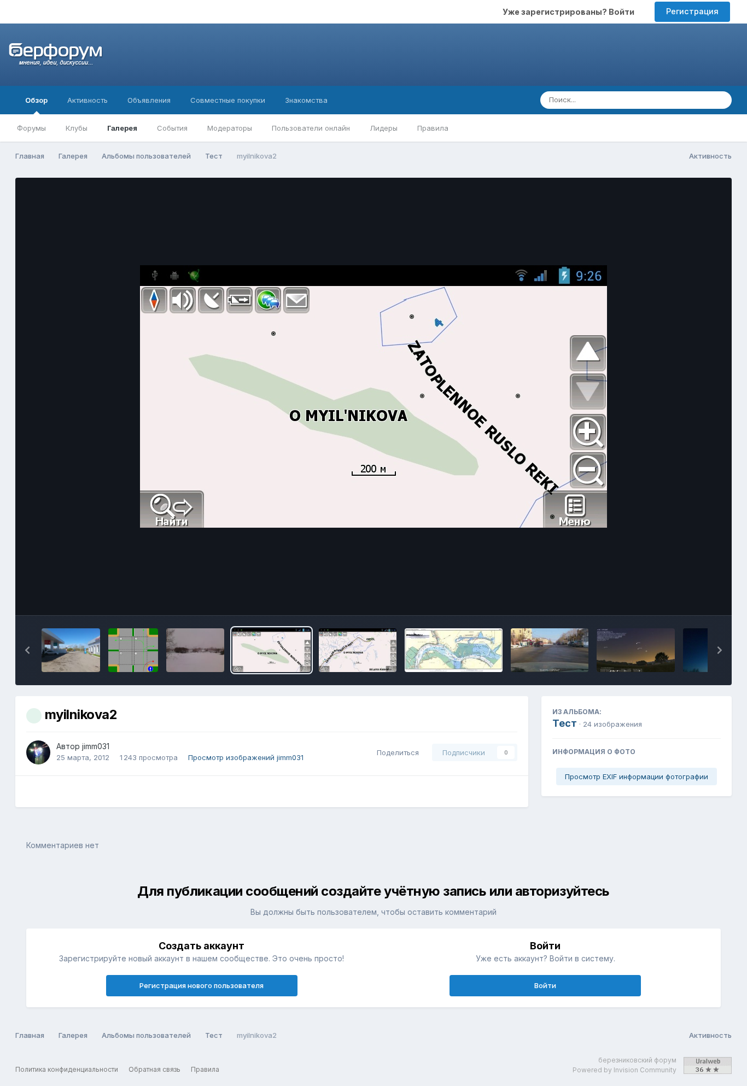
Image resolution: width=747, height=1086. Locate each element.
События (172, 128)
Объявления (149, 100)
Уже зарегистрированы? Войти (570, 11)
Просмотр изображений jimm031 (246, 757)
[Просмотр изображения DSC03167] (195, 650)
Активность (87, 100)
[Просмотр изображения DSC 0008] (71, 650)
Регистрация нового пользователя (201, 985)
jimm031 (95, 746)
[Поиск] (720, 100)
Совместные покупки (227, 100)
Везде (684, 100)
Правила (432, 128)
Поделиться (395, 752)
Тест (564, 723)
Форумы (31, 128)
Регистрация (692, 11)
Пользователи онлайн (311, 128)
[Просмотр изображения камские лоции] (454, 650)
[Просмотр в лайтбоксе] (373, 396)
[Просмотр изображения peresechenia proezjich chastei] (133, 650)
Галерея (122, 128)
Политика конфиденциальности (66, 1069)
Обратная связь (154, 1069)
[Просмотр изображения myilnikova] (357, 650)
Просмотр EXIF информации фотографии (636, 776)
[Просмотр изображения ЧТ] (549, 650)
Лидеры (384, 128)
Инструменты (682, 595)
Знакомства (306, 100)
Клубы (76, 128)
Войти (545, 985)
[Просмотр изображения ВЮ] (635, 650)
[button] (27, 650)
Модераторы (229, 128)
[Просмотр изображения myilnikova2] (271, 650)
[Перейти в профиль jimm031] (38, 752)
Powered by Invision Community (624, 1070)
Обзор (36, 100)
